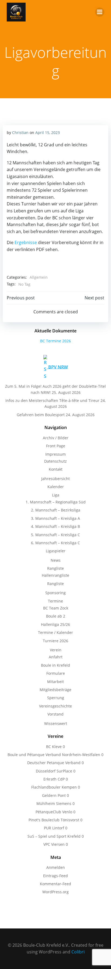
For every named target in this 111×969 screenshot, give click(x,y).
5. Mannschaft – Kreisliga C (55, 534)
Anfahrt (56, 656)
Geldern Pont (54, 795)
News (56, 560)
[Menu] (99, 12)
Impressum (55, 454)
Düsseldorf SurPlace (54, 771)
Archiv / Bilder (55, 437)
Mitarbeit (55, 681)
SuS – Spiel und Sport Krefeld (54, 836)
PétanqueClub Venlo (54, 811)
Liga (55, 495)
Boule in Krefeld (55, 665)
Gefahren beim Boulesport (41, 414)
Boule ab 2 (55, 616)
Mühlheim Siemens (53, 803)
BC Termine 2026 (55, 340)
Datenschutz (55, 461)
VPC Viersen (54, 844)
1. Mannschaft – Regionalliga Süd (56, 502)
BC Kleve (54, 746)
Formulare (55, 673)
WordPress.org (55, 891)
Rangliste (55, 568)
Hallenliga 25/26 (55, 624)
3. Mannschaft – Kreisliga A (55, 518)
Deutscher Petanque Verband (54, 762)
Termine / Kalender (55, 632)
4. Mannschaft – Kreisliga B (55, 526)
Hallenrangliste (55, 575)
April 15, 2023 (47, 132)
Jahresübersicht (55, 478)
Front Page (55, 445)
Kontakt (56, 469)
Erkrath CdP (54, 779)
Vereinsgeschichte (55, 706)
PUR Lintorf (54, 827)
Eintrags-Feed (55, 875)
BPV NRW (58, 367)
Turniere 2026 (55, 640)
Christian (20, 132)
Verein (55, 649)
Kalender (55, 486)
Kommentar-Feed (55, 883)
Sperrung (55, 697)
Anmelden (55, 867)
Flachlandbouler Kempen (54, 787)
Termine (55, 601)
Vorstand (55, 714)
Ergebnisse (26, 242)
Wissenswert (55, 723)
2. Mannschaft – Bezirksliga (55, 510)
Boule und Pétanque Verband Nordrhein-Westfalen (54, 754)
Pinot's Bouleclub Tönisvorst (54, 819)
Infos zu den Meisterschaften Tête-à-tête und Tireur (52, 400)
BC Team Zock (55, 608)
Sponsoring (55, 592)
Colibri (78, 952)
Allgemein (39, 277)
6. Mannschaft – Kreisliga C (55, 542)
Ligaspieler (55, 550)
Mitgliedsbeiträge (55, 689)
